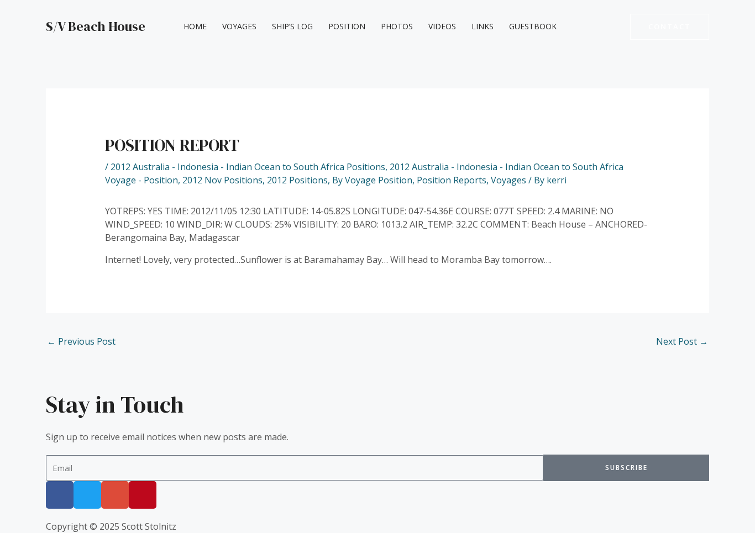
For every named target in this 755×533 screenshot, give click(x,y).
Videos (442, 26)
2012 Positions (297, 180)
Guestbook (533, 26)
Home (195, 26)
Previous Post (81, 341)
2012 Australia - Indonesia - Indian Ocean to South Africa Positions (248, 167)
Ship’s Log (292, 26)
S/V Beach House (95, 26)
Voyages (239, 26)
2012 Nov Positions (222, 180)
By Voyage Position (372, 180)
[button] (669, 27)
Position (346, 26)
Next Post (682, 341)
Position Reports (451, 180)
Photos (397, 26)
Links (482, 26)
